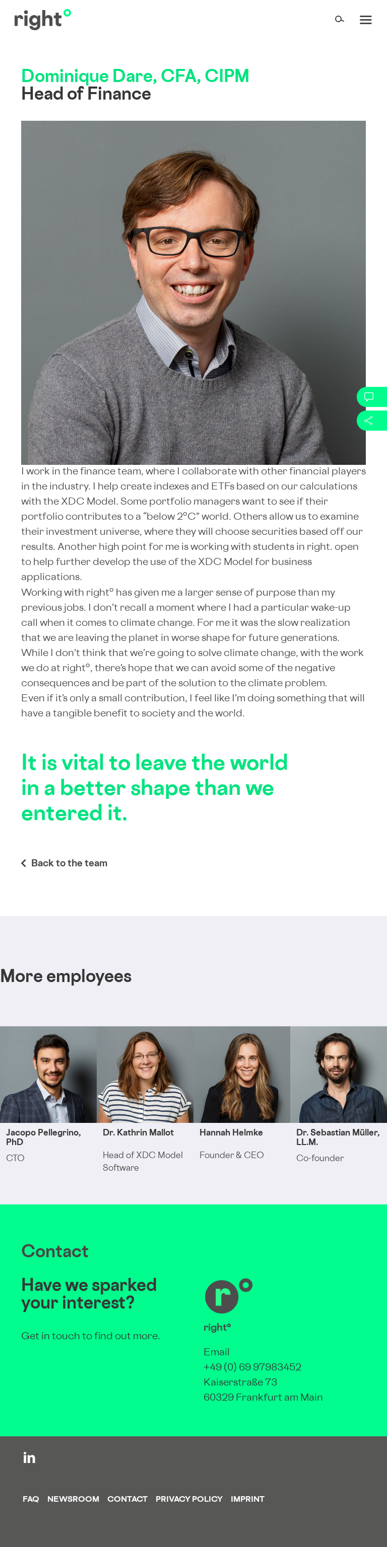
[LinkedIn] (29, 1457)
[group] (48, 1115)
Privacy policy (189, 1500)
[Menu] (366, 20)
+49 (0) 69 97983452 (252, 1368)
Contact (127, 1500)
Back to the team (69, 864)
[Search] (340, 19)
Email (217, 1353)
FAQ (31, 1500)
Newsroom (73, 1500)
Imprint (248, 1500)
